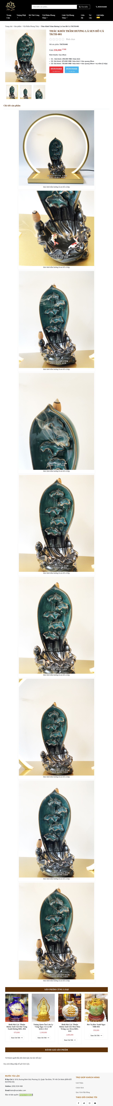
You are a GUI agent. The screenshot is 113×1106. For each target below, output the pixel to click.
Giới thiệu (100, 16)
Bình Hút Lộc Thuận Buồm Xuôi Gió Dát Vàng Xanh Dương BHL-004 (17, 1026)
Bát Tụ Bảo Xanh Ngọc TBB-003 (96, 1025)
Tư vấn (90, 16)
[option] (25, 56)
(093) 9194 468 (17, 1086)
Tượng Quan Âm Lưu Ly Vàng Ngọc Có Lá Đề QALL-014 (43, 1026)
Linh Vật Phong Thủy (68, 16)
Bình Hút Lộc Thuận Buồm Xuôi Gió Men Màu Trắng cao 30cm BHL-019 (69, 1027)
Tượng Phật (21, 15)
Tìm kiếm (84, 7)
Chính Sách (80, 1088)
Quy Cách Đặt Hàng (83, 1092)
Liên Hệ (82, 16)
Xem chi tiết (16, 1038)
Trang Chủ (9, 16)
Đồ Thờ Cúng (34, 15)
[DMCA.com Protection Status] (26, 1095)
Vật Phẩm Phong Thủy (48, 16)
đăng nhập (14, 1064)
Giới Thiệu (79, 1083)
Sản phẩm (17, 26)
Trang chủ (8, 26)
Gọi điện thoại (56, 70)
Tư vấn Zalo (71, 70)
